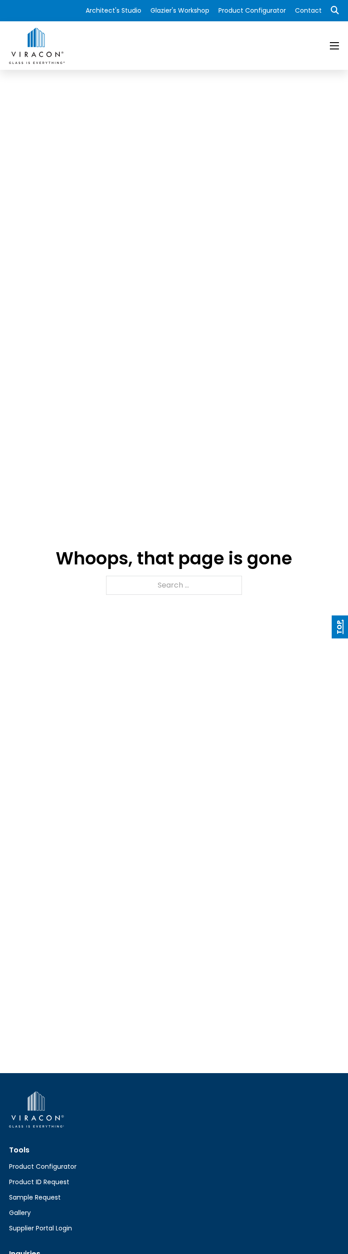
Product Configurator (252, 10)
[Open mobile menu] (334, 45)
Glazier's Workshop (179, 10)
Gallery (20, 1213)
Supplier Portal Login (40, 1228)
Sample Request (35, 1197)
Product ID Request (39, 1182)
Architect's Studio (113, 10)
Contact (308, 10)
